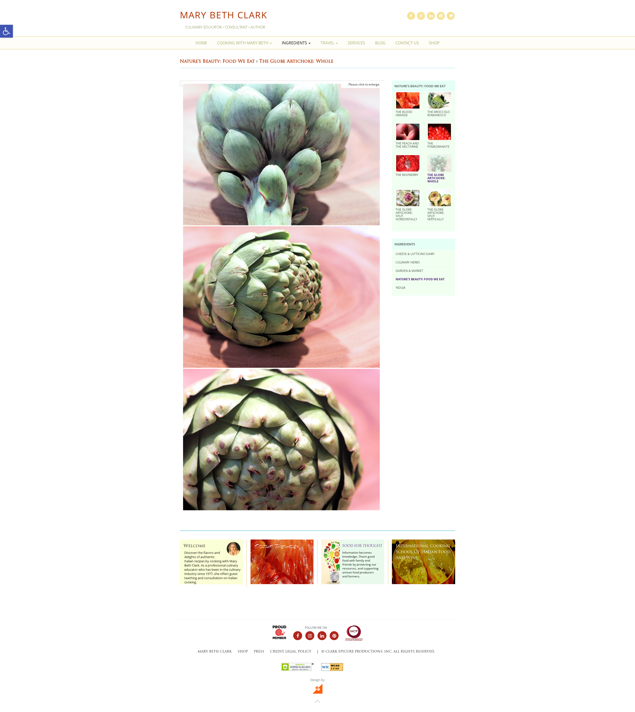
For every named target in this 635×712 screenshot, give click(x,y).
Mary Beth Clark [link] (223, 14)
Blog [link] (380, 43)
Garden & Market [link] (409, 271)
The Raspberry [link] (407, 175)
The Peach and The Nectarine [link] (407, 144)
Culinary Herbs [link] (408, 262)
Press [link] (259, 651)
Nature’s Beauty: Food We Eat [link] (420, 279)
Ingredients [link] (295, 43)
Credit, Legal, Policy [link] (290, 651)
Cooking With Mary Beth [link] (243, 43)
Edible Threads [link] (276, 546)
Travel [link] (327, 43)
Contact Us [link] (407, 43)
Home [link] (201, 43)
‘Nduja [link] (401, 287)
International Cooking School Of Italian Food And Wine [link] (423, 552)
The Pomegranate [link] (438, 144)
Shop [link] (434, 43)
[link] (6, 31)
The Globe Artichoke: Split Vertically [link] (435, 214)
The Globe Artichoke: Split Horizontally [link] (406, 214)
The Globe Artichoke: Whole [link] (436, 178)
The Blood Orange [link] (404, 113)
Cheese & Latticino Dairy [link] (415, 254)
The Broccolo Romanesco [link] (438, 113)
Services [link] (356, 43)
